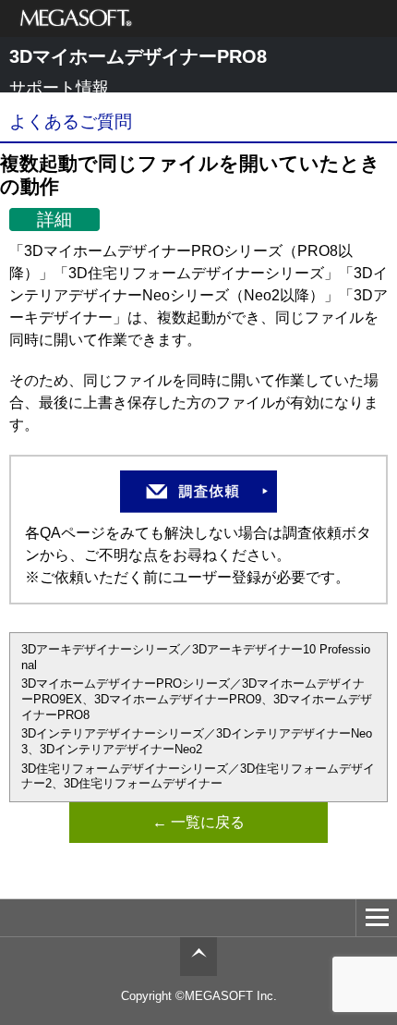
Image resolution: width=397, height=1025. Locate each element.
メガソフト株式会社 (76, 18)
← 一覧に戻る (198, 822)
